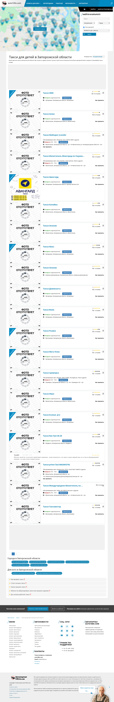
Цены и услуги (13, 693)
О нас (10, 695)
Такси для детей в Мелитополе (20, 565)
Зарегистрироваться (105, 9)
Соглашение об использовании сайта (19, 689)
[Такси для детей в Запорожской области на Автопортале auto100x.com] (20, 678)
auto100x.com (14, 3)
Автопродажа (48, 3)
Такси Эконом (50, 225)
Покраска (11, 648)
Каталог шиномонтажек (16, 642)
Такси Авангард (50, 177)
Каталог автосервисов (15, 627)
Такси (17, 617)
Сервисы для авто (33, 3)
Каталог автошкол (14, 644)
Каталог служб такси (14, 646)
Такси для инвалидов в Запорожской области (49, 573)
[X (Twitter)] (72, 631)
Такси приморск (51, 373)
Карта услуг (12, 657)
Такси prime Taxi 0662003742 (56, 464)
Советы (37, 642)
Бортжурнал (83, 3)
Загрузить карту (40, 29)
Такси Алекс (49, 114)
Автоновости (70, 3)
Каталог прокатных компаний (17, 652)
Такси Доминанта (52, 288)
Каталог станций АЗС (15, 650)
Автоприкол (38, 640)
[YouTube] (62, 635)
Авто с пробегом (39, 638)
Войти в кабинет (57, 609)
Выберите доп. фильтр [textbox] (91, 30)
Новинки (37, 630)
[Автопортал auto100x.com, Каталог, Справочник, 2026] (4, 3)
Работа (58, 3)
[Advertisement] (57, 76)
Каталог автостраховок (15, 636)
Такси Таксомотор (52, 506)
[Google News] (72, 635)
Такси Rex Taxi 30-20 (52, 436)
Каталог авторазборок (15, 654)
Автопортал (11, 617)
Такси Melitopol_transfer (54, 135)
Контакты (37, 661)
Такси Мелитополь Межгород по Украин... (63, 156)
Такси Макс (48, 246)
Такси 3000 (48, 93)
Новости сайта (13, 687)
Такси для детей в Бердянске (20, 562)
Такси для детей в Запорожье (56, 562)
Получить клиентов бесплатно (38, 609)
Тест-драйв (38, 646)
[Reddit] (67, 631)
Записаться (67, 98)
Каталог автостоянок (15, 630)
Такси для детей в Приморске (39, 565)
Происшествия (39, 636)
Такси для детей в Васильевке (38, 562)
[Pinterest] (67, 635)
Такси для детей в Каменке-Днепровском (77, 562)
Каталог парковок (14, 634)
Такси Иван (48, 394)
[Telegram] (72, 626)
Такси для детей (89, 27)
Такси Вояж (48, 309)
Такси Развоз (49, 331)
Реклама (37, 663)
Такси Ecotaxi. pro (51, 415)
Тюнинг (37, 644)
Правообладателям (14, 697)
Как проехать (99, 100)
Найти (89, 34)
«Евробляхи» (38, 634)
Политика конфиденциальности (18, 691)
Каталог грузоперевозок (16, 640)
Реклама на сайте (73, 609)
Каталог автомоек (14, 632)
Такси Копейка (50, 204)
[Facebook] (62, 626)
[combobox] (96, 30)
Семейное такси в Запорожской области (23, 573)
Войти (93, 9)
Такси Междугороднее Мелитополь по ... (63, 485)
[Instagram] (67, 626)
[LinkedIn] (62, 631)
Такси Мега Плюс (51, 352)
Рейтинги (37, 632)
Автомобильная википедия (42, 625)
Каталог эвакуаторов (15, 638)
